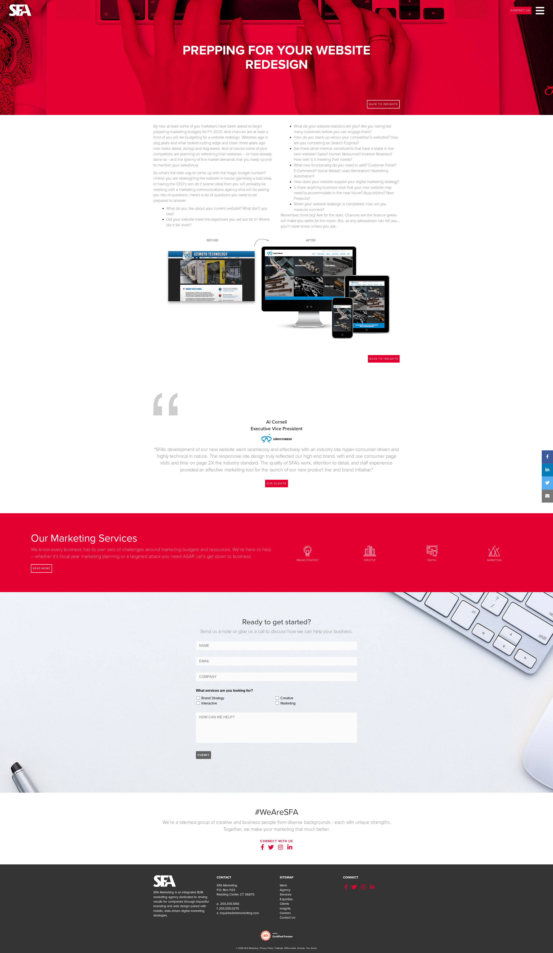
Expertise (286, 899)
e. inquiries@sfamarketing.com (238, 913)
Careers (285, 913)
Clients (284, 904)
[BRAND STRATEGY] (308, 547)
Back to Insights (383, 358)
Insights (285, 908)
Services (285, 894)
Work (283, 885)
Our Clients (276, 483)
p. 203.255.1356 (228, 904)
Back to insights (383, 104)
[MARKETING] (494, 547)
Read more (41, 568)
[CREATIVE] (370, 547)
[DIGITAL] (432, 547)
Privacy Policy (266, 948)
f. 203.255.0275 (228, 908)
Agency (285, 890)
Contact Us (520, 10)
